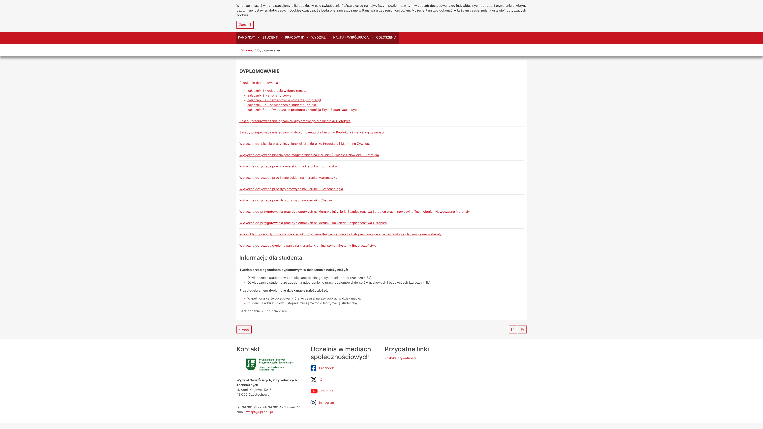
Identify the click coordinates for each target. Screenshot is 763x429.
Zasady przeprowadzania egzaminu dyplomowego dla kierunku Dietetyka (295, 121)
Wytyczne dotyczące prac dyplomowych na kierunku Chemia (285, 200)
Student (247, 50)
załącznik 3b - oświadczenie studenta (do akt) (282, 105)
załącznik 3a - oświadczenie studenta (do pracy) (284, 100)
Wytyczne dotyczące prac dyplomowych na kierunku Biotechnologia (291, 189)
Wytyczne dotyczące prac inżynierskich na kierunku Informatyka (288, 166)
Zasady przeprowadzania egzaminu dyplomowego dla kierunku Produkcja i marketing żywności (312, 132)
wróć (244, 329)
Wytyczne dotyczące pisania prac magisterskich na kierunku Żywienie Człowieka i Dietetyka (309, 155)
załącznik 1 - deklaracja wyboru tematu (277, 91)
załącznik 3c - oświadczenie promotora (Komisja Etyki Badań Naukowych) (303, 110)
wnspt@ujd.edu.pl (259, 412)
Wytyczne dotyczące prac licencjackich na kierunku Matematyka (288, 178)
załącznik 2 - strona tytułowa (269, 95)
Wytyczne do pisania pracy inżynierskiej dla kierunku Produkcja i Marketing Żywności (305, 144)
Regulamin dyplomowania (258, 83)
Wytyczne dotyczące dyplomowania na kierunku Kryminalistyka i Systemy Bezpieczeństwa (308, 245)
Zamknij (245, 25)
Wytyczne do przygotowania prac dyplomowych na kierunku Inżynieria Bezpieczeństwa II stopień (313, 223)
